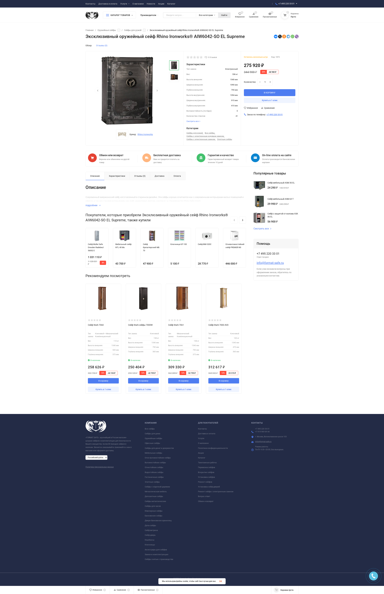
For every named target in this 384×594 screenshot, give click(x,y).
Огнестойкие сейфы (154, 467)
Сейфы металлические (155, 501)
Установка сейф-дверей (209, 487)
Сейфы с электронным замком (200, 139)
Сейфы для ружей (132, 30)
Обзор (89, 45)
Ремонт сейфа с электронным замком (215, 491)
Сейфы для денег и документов (159, 448)
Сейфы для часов (153, 506)
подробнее (92, 205)
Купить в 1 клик (270, 100)
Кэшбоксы (149, 540)
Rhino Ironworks (145, 134)
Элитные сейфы (224, 139)
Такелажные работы (207, 462)
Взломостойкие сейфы (155, 462)
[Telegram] (288, 36)
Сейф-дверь (150, 535)
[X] (280, 36)
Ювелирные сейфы (153, 511)
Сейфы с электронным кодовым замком (205, 136)
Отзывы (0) (101, 45)
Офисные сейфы (152, 443)
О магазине (203, 443)
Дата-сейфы (150, 525)
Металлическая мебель (156, 491)
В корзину (103, 381)
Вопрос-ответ (204, 496)
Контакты (202, 429)
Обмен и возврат (205, 501)
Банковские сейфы (153, 516)
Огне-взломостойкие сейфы (158, 458)
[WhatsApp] (292, 36)
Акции (201, 453)
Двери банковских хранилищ (158, 520)
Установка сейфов (206, 477)
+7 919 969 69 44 (262, 432)
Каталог (201, 458)
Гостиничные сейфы (154, 477)
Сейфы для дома (152, 433)
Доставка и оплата (206, 433)
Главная (90, 30)
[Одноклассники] (284, 36)
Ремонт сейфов (205, 482)
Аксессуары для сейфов (156, 550)
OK (220, 581)
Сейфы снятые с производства (159, 559)
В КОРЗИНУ (269, 92)
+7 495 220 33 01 (286, 3)
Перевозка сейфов (206, 467)
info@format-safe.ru (270, 263)
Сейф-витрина (151, 530)
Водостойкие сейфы (154, 472)
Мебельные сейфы (153, 453)
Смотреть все (261, 228)
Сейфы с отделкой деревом (157, 487)
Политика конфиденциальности (213, 448)
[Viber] (296, 36)
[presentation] (98, 90)
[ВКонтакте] (276, 36)
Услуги (201, 438)
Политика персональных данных (100, 467)
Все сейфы (210, 133)
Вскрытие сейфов (206, 472)
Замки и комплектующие (156, 554)
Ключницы (150, 545)
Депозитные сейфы (154, 496)
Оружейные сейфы (107, 30)
